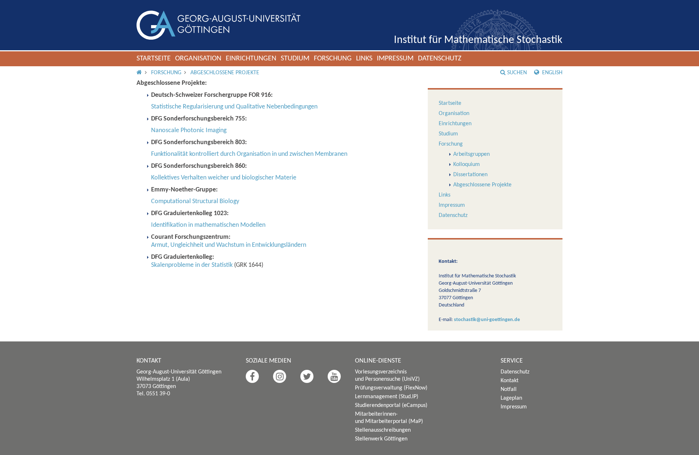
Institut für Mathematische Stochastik (478, 40)
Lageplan (511, 398)
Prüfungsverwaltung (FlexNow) (391, 388)
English (551, 73)
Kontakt (509, 381)
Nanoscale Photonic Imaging (188, 130)
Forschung (333, 58)
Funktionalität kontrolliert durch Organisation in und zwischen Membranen (249, 154)
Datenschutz (439, 58)
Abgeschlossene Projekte (224, 73)
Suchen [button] (517, 73)
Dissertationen (470, 175)
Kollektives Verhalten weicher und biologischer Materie (223, 177)
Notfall (509, 389)
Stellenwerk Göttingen (381, 439)
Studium (295, 58)
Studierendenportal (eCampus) (391, 405)
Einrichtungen (251, 58)
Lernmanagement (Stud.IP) (386, 397)
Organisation (198, 58)
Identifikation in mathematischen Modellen (208, 225)
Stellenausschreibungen (383, 430)
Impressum (395, 58)
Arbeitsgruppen (471, 154)
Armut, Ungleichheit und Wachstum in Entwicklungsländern (228, 245)
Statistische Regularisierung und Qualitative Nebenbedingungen (234, 106)
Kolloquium (466, 164)
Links (364, 58)
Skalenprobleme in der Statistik (192, 265)
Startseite (154, 58)
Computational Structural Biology (195, 201)
